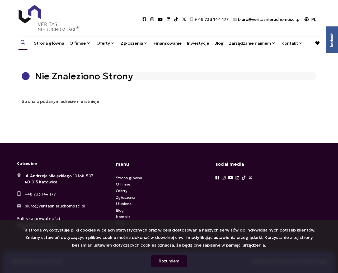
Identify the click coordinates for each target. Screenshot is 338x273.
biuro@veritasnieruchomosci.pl (55, 206)
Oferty (103, 43)
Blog (219, 43)
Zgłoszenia (125, 197)
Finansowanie (168, 43)
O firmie (77, 43)
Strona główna (49, 43)
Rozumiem (169, 260)
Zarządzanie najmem (250, 43)
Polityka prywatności (38, 218)
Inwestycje (198, 43)
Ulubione (124, 203)
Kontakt (289, 43)
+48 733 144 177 (40, 194)
